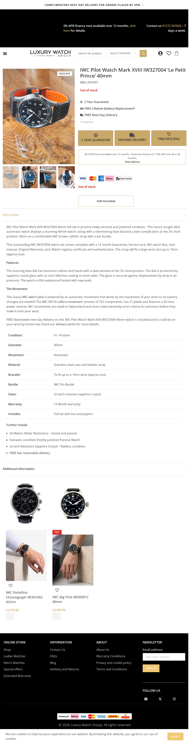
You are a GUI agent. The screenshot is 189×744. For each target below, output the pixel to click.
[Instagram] (174, 699)
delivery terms (66, 324)
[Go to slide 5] (46, 161)
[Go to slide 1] (31, 161)
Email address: (153, 650)
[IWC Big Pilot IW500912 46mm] (72, 504)
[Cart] (176, 53)
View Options (132, 161)
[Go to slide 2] (35, 161)
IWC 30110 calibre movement (62, 302)
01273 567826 (171, 26)
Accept (175, 736)
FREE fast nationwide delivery (30, 453)
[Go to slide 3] (39, 161)
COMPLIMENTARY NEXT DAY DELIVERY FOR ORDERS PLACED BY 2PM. (94, 5)
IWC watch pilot (33, 297)
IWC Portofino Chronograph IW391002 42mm (24, 597)
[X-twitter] (160, 699)
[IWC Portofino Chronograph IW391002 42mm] (26, 504)
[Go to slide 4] (42, 161)
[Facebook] (146, 699)
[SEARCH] (143, 53)
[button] (5, 53)
